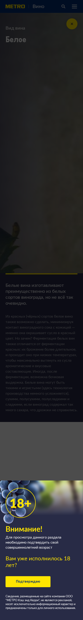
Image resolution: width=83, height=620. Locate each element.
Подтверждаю (28, 581)
